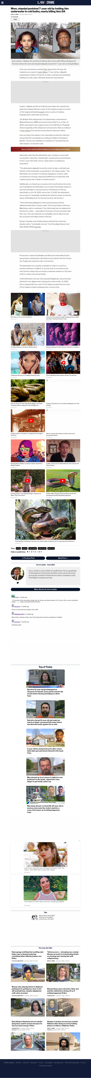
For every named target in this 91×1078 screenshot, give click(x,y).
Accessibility (48, 1062)
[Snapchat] (39, 552)
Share (15, 19)
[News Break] (41, 552)
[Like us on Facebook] (29, 552)
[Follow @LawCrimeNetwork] (37, 552)
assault (41, 112)
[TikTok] (31, 552)
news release (25, 131)
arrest (18, 548)
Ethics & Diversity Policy (72, 1062)
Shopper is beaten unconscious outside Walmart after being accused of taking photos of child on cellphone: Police (62, 1024)
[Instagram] (33, 552)
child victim (42, 548)
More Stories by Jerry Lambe (45, 589)
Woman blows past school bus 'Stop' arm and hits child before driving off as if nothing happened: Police (63, 991)
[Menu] (2, 2)
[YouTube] (27, 552)
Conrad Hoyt (51, 995)
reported (37, 227)
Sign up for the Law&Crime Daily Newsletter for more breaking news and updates (46, 149)
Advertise (26, 1062)
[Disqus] (45, 616)
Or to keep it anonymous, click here (46, 918)
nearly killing (42, 72)
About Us (18, 1062)
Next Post (62, 558)
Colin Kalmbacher (17, 961)
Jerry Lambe (15, 14)
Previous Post (29, 558)
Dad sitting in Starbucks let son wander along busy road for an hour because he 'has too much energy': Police (27, 1024)
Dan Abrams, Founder (45, 1065)
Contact (83, 1062)
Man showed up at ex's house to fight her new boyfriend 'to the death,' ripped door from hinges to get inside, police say (45, 780)
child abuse (32, 548)
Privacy (41, 1062)
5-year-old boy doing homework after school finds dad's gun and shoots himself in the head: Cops (45, 751)
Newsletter (34, 1062)
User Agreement (58, 1062)
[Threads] (35, 552)
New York (47, 69)
